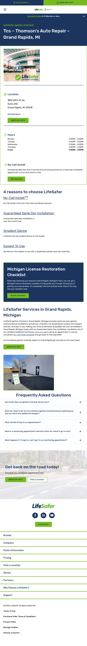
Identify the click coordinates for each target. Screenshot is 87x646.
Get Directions (14, 114)
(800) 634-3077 (18, 120)
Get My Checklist (18, 296)
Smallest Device (15, 231)
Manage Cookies (10, 627)
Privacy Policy (9, 622)
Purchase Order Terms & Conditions (19, 616)
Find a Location (37, 479)
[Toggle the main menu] (5, 9)
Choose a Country (11, 633)
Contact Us (43, 524)
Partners (8, 580)
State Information (13, 550)
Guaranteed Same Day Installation (28, 213)
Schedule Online (34, 16)
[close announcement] (84, 16)
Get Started (16, 179)
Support (7, 595)
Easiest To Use (14, 246)
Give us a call (40, 332)
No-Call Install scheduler (24, 335)
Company (8, 542)
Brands (7, 535)
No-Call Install (15, 198)
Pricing (7, 557)
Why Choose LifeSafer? (16, 587)
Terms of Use (9, 611)
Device (7, 572)
